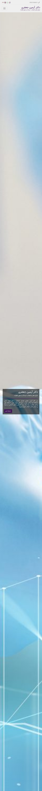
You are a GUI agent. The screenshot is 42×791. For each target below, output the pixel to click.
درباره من (8, 411)
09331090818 (34, 3)
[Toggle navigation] (4, 8)
